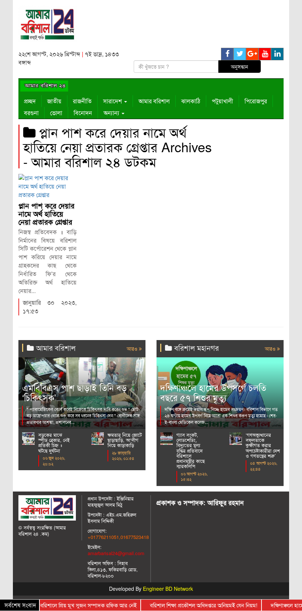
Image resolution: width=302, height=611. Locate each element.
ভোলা (56, 112)
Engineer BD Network (168, 588)
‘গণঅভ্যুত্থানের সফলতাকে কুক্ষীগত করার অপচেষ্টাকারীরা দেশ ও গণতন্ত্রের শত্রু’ (263, 445)
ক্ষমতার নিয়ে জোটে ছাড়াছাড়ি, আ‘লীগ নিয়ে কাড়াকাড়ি (125, 440)
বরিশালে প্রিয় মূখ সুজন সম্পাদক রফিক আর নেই (80, 605)
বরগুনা (31, 112)
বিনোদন (83, 112)
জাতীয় (54, 101)
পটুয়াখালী (222, 101)
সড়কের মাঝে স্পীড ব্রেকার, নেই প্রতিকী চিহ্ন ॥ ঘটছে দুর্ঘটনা (54, 442)
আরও (133, 348)
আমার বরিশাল (154, 101)
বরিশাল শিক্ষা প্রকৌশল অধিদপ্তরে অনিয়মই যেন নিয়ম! (195, 605)
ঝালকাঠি (190, 101)
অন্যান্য (112, 112)
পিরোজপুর (256, 101)
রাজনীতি (82, 101)
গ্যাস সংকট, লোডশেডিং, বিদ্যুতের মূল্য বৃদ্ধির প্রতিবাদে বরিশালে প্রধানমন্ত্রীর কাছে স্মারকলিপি (190, 450)
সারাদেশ (113, 101)
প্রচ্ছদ (30, 101)
